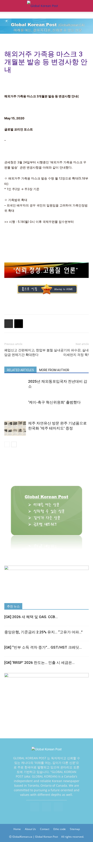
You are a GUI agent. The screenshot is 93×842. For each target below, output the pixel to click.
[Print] (8, 323)
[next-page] (14, 444)
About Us (30, 829)
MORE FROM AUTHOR (54, 370)
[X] (46, 807)
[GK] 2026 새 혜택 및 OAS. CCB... (31, 617)
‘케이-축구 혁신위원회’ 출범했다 (54, 402)
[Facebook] (34, 807)
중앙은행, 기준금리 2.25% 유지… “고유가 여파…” (43, 632)
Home (17, 829)
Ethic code (59, 829)
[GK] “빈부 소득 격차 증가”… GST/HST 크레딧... (43, 647)
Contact (44, 829)
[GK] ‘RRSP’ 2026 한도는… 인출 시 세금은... (39, 662)
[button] (7, 6)
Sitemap (75, 829)
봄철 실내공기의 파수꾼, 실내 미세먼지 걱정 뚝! (67, 352)
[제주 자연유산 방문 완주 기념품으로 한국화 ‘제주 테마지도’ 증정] (15, 428)
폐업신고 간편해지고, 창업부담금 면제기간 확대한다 (25, 352)
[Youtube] (58, 807)
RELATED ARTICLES (20, 370)
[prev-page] (7, 444)
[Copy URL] (18, 323)
